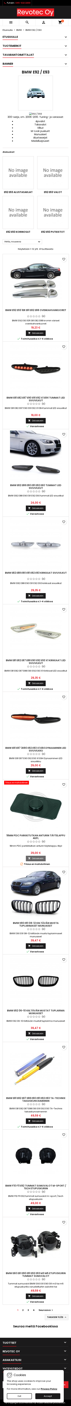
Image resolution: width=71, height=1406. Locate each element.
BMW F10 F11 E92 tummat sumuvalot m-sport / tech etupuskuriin (35, 1187)
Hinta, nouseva (22, 242)
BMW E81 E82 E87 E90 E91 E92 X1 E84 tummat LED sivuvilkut (36, 399)
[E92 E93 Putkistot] (52, 212)
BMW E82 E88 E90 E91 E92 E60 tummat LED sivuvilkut (35, 487)
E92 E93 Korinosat (18, 232)
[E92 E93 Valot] (52, 172)
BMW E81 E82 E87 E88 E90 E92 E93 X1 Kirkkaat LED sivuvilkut (36, 662)
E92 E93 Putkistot (53, 232)
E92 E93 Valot (53, 192)
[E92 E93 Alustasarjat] (18, 172)
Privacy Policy (49, 1389)
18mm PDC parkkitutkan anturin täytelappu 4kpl (35, 837)
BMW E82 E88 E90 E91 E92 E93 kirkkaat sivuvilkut (36, 573)
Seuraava (46, 1310)
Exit (19, 1396)
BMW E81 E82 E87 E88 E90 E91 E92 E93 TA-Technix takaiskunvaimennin (35, 1099)
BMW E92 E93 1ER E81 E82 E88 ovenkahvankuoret (35, 310)
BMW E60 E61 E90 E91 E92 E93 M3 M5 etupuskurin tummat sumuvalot (36, 1274)
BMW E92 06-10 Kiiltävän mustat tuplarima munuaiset (36, 1012)
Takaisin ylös (57, 1317)
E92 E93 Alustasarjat (18, 192)
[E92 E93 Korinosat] (18, 212)
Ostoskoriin (35, 333)
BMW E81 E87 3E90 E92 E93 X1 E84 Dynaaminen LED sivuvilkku (35, 749)
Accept (48, 1396)
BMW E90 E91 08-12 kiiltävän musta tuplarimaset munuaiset (36, 924)
